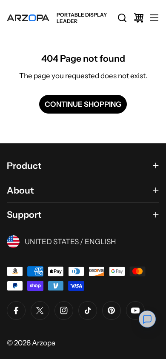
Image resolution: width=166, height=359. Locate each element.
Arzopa (43, 343)
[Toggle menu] (154, 18)
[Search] (122, 18)
